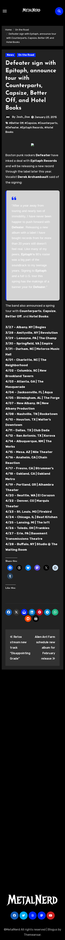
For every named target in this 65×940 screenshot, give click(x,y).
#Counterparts (47, 123)
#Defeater (12, 127)
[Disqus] (32, 724)
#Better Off (16, 123)
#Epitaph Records (31, 127)
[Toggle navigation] (5, 11)
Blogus (52, 929)
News (10, 54)
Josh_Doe (23, 117)
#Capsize (30, 123)
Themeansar (32, 934)
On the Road (26, 54)
